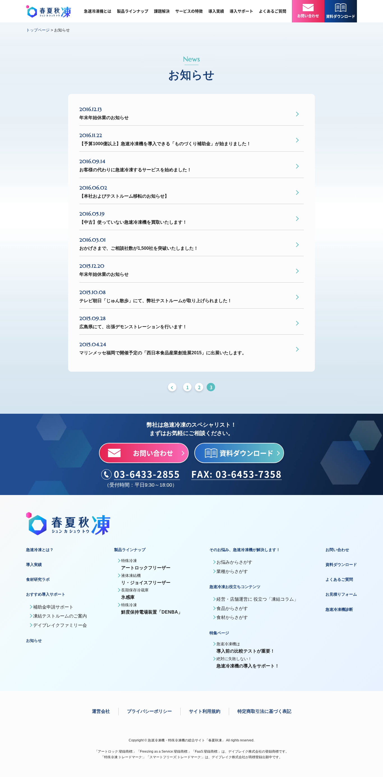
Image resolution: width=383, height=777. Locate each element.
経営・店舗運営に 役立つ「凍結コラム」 (257, 599)
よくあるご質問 (272, 11)
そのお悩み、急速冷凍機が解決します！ (244, 549)
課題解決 (162, 11)
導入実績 (216, 11)
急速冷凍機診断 (339, 609)
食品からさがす (232, 608)
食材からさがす (232, 617)
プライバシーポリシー (149, 711)
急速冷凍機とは (97, 11)
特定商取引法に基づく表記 (264, 711)
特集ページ (219, 633)
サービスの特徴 (189, 11)
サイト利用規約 (204, 711)
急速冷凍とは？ (40, 549)
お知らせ (34, 640)
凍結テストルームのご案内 (60, 616)
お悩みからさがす (234, 562)
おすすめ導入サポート (45, 594)
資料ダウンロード (341, 564)
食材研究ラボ (38, 579)
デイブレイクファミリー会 (60, 625)
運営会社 (101, 711)
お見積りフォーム (341, 594)
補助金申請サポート (53, 607)
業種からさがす (232, 571)
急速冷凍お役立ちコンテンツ (234, 586)
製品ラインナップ (132, 11)
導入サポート (241, 11)
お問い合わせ (337, 549)
